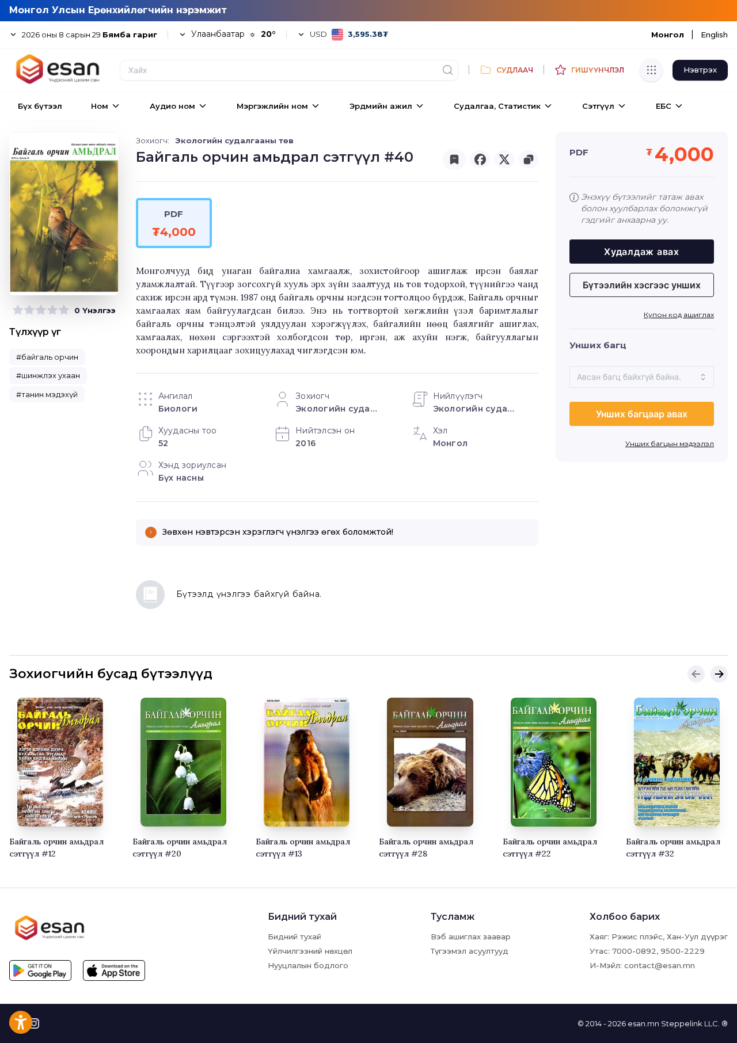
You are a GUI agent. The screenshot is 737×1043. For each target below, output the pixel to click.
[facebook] (480, 159)
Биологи (178, 409)
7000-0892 (634, 951)
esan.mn (643, 1023)
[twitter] (504, 159)
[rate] (18, 310)
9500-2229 (682, 951)
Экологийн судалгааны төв (234, 140)
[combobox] (641, 377)
